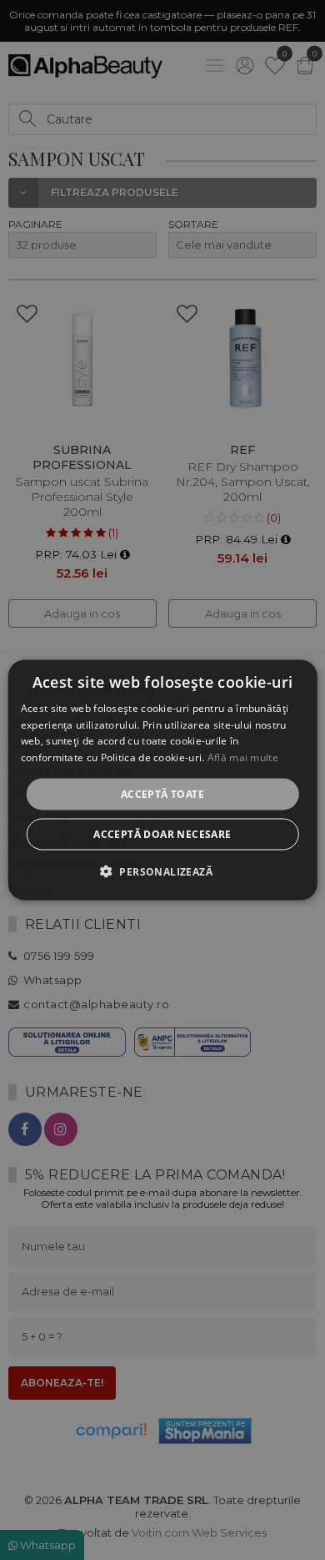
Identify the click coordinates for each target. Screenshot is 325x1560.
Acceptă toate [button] (162, 794)
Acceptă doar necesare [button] (162, 834)
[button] (162, 871)
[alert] (162, 780)
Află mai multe (243, 757)
